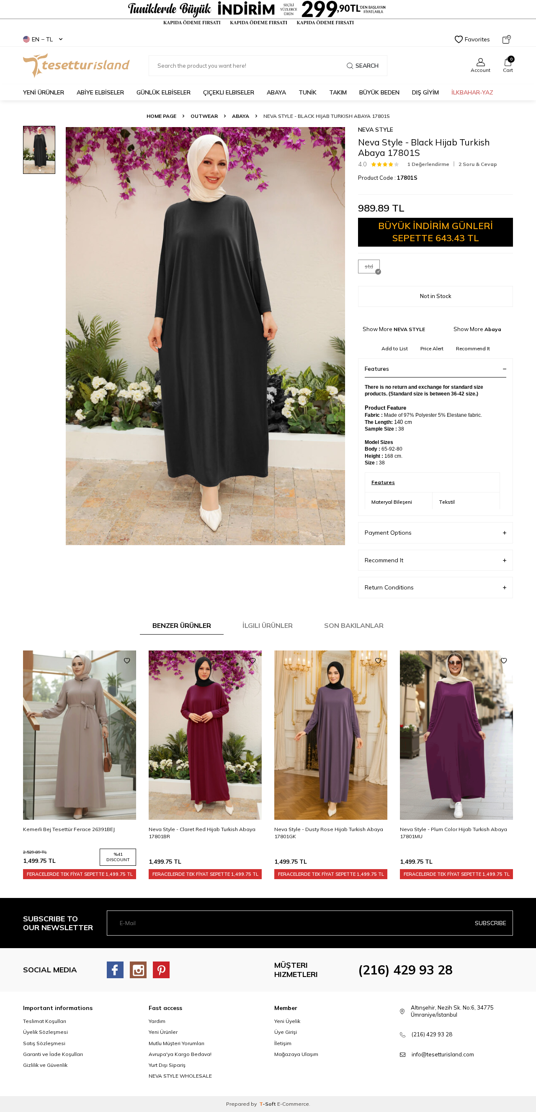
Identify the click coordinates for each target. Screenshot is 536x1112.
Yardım (157, 1021)
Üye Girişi (285, 1032)
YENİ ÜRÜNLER (43, 92)
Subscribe (490, 923)
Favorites (477, 39)
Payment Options (388, 532)
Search (367, 65)
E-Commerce (293, 1104)
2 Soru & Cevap (478, 164)
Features (377, 368)
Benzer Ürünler (181, 625)
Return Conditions (389, 587)
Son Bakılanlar (354, 625)
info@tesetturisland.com (443, 1054)
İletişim (282, 1043)
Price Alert (431, 348)
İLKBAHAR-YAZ (472, 92)
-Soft (268, 1104)
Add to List (394, 348)
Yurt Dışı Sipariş (167, 1065)
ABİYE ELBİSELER (100, 92)
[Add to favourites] (127, 661)
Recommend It (473, 348)
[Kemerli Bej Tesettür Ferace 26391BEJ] (79, 735)
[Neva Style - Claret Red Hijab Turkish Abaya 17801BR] (205, 735)
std (369, 266)
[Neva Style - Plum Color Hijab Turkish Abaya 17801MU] (456, 735)
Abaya (276, 92)
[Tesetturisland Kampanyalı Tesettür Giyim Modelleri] (268, 13)
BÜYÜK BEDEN (379, 92)
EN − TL (42, 39)
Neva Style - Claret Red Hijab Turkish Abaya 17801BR (202, 832)
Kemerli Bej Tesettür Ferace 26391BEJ (69, 829)
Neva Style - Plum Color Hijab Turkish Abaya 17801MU (453, 832)
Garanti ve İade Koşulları (53, 1054)
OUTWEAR (204, 116)
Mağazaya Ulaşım (296, 1054)
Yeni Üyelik (287, 1021)
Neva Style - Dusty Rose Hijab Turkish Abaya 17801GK (328, 832)
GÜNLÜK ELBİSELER (164, 92)
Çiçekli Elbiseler (228, 92)
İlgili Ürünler (267, 625)
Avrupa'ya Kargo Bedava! (180, 1054)
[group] (205, 336)
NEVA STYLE (375, 129)
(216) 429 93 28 (405, 970)
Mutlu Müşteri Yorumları (176, 1043)
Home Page (161, 116)
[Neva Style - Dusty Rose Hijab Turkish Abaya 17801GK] (330, 735)
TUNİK (308, 92)
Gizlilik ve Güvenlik (45, 1065)
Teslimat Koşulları (44, 1021)
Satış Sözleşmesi (44, 1043)
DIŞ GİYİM (425, 92)
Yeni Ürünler (163, 1032)
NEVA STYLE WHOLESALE (180, 1076)
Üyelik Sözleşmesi (45, 1032)
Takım (338, 92)
